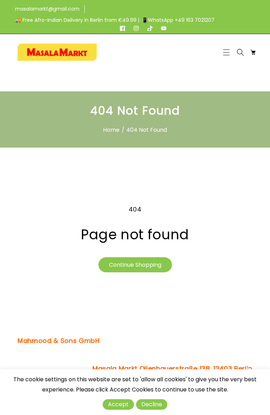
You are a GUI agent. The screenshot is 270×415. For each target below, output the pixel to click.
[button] (228, 52)
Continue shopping (135, 265)
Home (111, 130)
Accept (118, 404)
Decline (151, 404)
